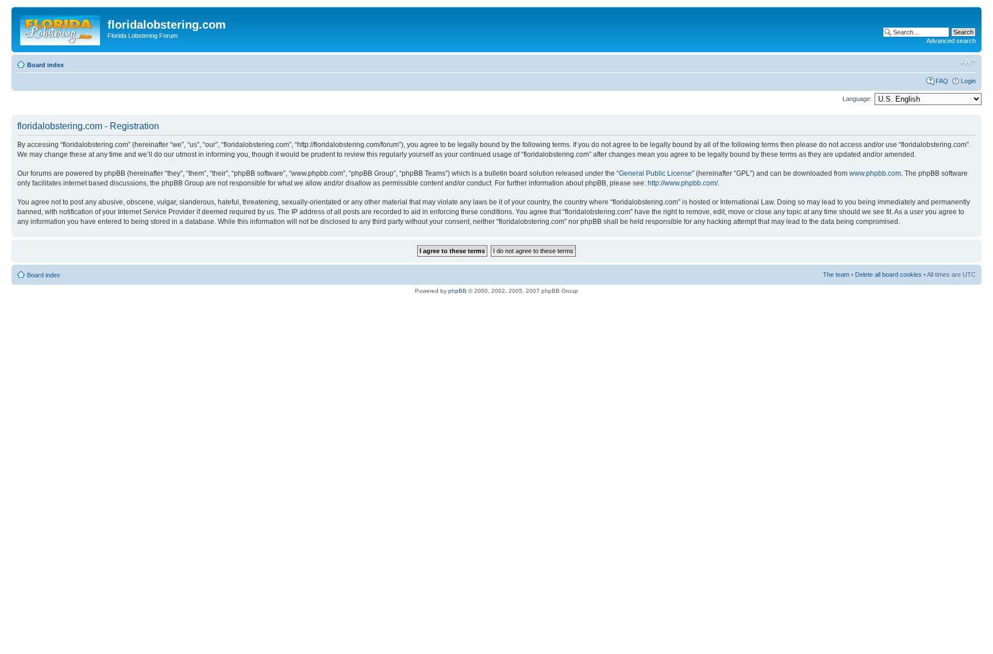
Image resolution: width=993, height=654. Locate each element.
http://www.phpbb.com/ (683, 183)
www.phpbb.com (875, 173)
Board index (45, 64)
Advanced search (951, 40)
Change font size (967, 62)
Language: (857, 98)
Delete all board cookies (888, 274)
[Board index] (60, 28)
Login (968, 81)
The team (836, 274)
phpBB (457, 291)
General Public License (655, 173)
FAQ (942, 81)
